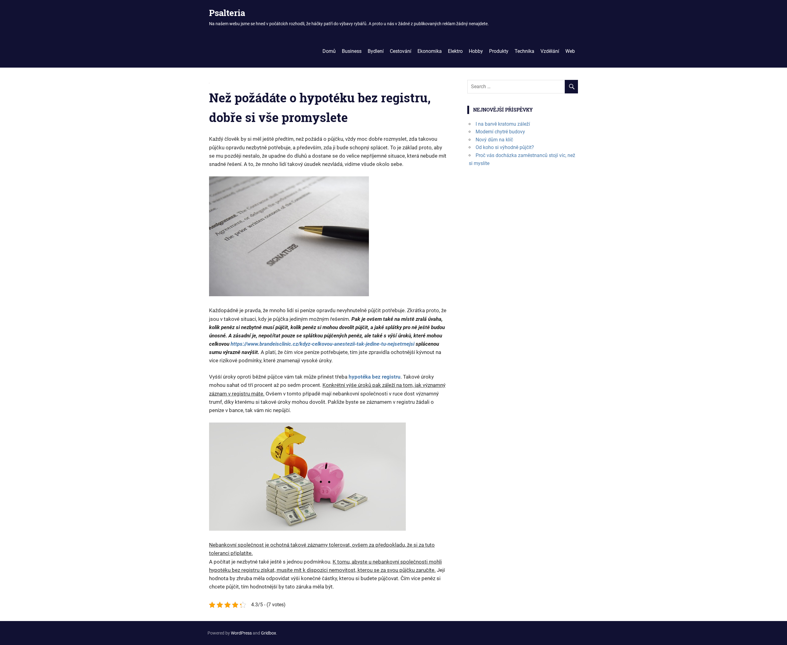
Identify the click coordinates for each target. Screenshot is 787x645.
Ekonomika (429, 51)
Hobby (476, 51)
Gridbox (268, 633)
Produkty (498, 51)
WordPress (241, 633)
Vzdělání (549, 51)
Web (570, 51)
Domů (329, 51)
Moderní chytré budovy (500, 132)
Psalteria (227, 12)
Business (352, 51)
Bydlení (376, 51)
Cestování (400, 51)
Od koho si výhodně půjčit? (505, 147)
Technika (524, 51)
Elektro (455, 51)
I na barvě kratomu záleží (503, 124)
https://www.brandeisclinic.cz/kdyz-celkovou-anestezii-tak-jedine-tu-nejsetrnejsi (322, 344)
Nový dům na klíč (494, 140)
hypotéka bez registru (375, 377)
